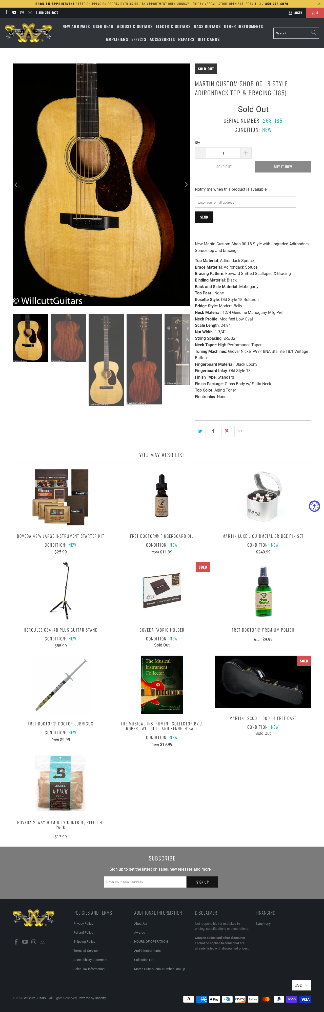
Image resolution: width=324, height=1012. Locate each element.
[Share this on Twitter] (200, 431)
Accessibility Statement (90, 960)
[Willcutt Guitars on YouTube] (14, 12)
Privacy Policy (83, 923)
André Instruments (147, 951)
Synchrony (263, 923)
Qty (197, 142)
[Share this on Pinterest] (226, 431)
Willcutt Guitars (35, 998)
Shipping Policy (84, 941)
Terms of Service (85, 951)
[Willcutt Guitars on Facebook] (6, 12)
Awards (139, 932)
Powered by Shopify (91, 998)
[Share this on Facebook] (213, 431)
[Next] (186, 184)
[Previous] (16, 184)
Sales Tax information (89, 969)
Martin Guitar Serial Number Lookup (159, 969)
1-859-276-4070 (47, 12)
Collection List (144, 960)
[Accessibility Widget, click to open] (314, 506)
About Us (140, 923)
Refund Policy (83, 932)
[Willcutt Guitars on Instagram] (22, 12)
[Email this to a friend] (239, 431)
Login (298, 12)
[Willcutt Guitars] (28, 33)
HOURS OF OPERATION (151, 941)
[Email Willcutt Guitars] (30, 12)
